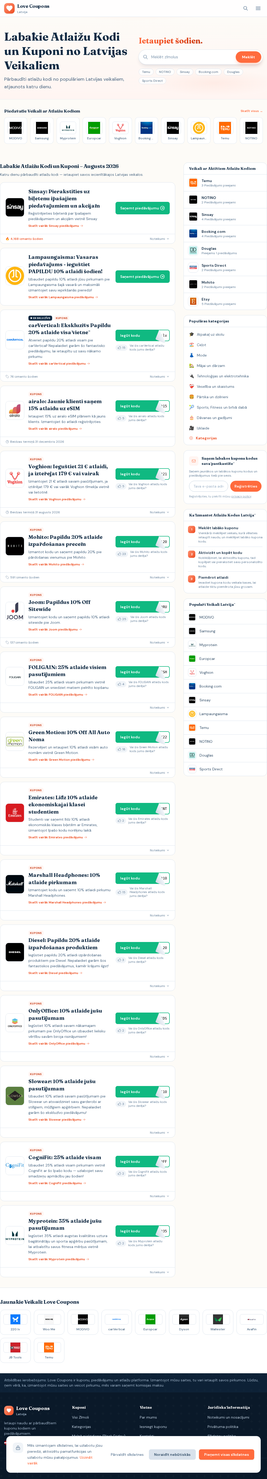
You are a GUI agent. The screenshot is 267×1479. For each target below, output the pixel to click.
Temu (146, 72)
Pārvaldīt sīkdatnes (127, 1454)
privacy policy (241, 496)
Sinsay (185, 72)
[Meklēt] (245, 8)
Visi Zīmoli (80, 1417)
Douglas (233, 72)
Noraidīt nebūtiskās (172, 1454)
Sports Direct (152, 81)
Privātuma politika (223, 1426)
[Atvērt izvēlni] (258, 8)
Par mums (148, 1417)
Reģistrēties (245, 486)
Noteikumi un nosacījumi (228, 1417)
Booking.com (208, 72)
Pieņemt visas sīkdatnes (226, 1454)
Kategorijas (81, 1426)
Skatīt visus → (252, 111)
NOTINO (165, 72)
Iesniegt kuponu (153, 1426)
